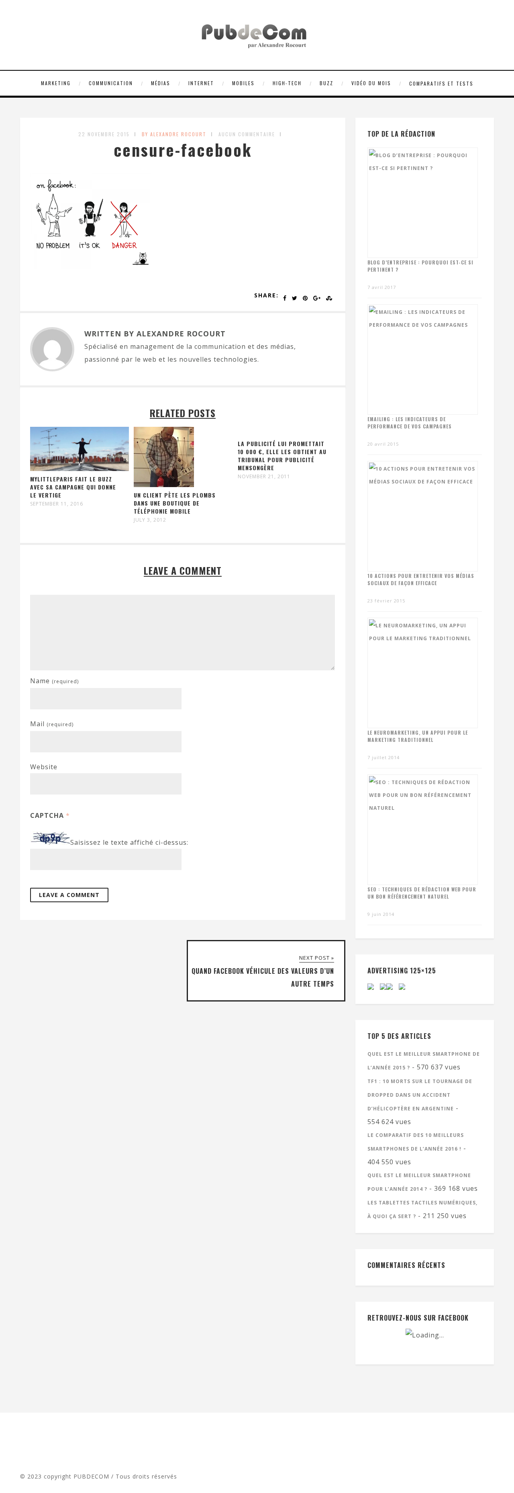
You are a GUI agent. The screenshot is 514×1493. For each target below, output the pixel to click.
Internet (201, 83)
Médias (160, 83)
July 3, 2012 (150, 520)
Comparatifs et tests (441, 83)
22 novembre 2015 (104, 134)
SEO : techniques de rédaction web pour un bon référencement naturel (421, 893)
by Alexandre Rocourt (174, 134)
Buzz (326, 83)
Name (54, 680)
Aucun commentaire (246, 134)
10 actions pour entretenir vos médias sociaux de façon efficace (420, 579)
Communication (111, 83)
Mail (51, 723)
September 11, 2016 (56, 504)
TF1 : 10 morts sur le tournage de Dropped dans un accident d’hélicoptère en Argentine (419, 1095)
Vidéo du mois (371, 83)
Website (43, 766)
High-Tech (287, 83)
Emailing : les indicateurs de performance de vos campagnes (409, 423)
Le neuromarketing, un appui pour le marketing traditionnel (417, 736)
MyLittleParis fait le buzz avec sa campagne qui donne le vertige (73, 487)
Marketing (56, 83)
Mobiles (243, 83)
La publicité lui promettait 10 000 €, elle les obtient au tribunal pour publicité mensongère (282, 455)
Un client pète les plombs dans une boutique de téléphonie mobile (175, 503)
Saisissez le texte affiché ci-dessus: (129, 842)
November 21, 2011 (264, 476)
